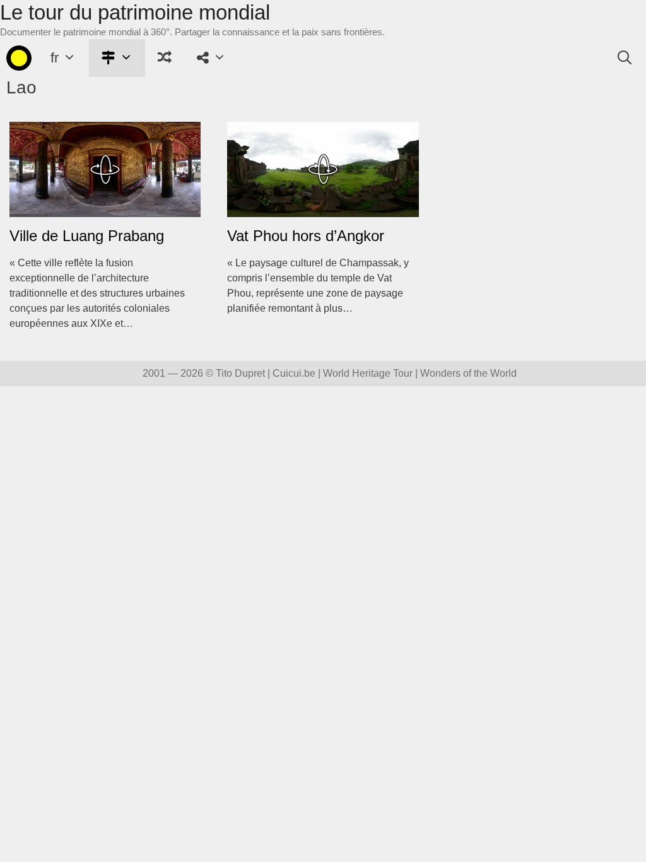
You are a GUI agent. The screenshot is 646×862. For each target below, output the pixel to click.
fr (54, 58)
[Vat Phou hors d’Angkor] (322, 209)
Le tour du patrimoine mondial (135, 12)
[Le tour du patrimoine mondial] (19, 58)
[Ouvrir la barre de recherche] (624, 58)
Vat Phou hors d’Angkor (305, 235)
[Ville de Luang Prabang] (105, 209)
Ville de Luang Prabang (86, 235)
